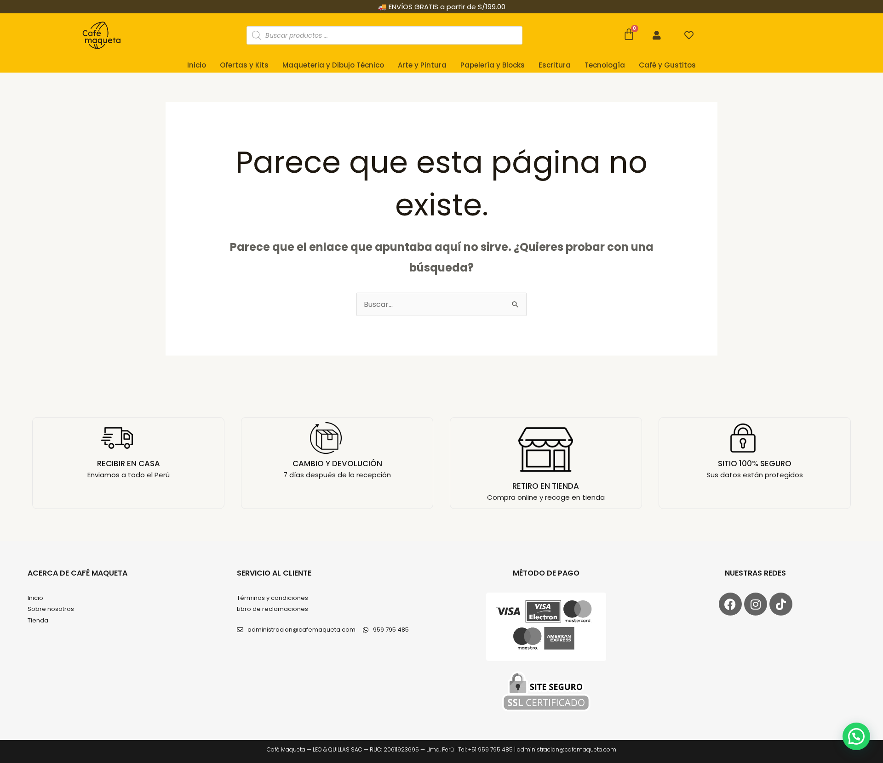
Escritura (555, 65)
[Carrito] (629, 34)
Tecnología (605, 65)
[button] (856, 736)
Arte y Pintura (422, 65)
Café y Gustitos (667, 65)
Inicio (196, 65)
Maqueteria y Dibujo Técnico (333, 65)
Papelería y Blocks (492, 65)
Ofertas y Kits (244, 65)
